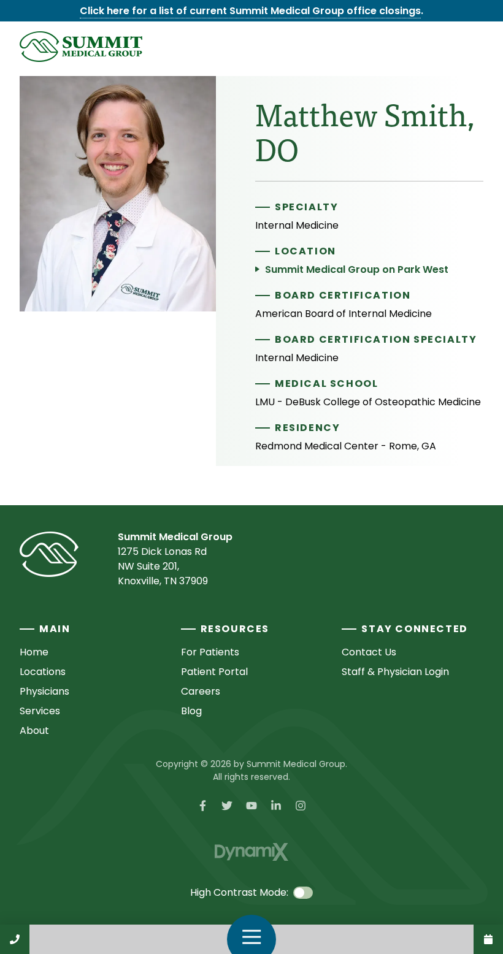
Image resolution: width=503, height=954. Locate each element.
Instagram (300, 805)
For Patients (210, 652)
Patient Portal (214, 672)
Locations (43, 672)
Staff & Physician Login (395, 672)
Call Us (14, 939)
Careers (200, 691)
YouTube (251, 805)
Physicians (44, 691)
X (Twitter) (227, 805)
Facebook (202, 805)
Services (40, 711)
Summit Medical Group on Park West (356, 269)
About (34, 730)
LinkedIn (276, 805)
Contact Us (488, 939)
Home (34, 652)
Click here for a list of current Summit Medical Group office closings (250, 11)
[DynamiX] (251, 852)
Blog (191, 711)
